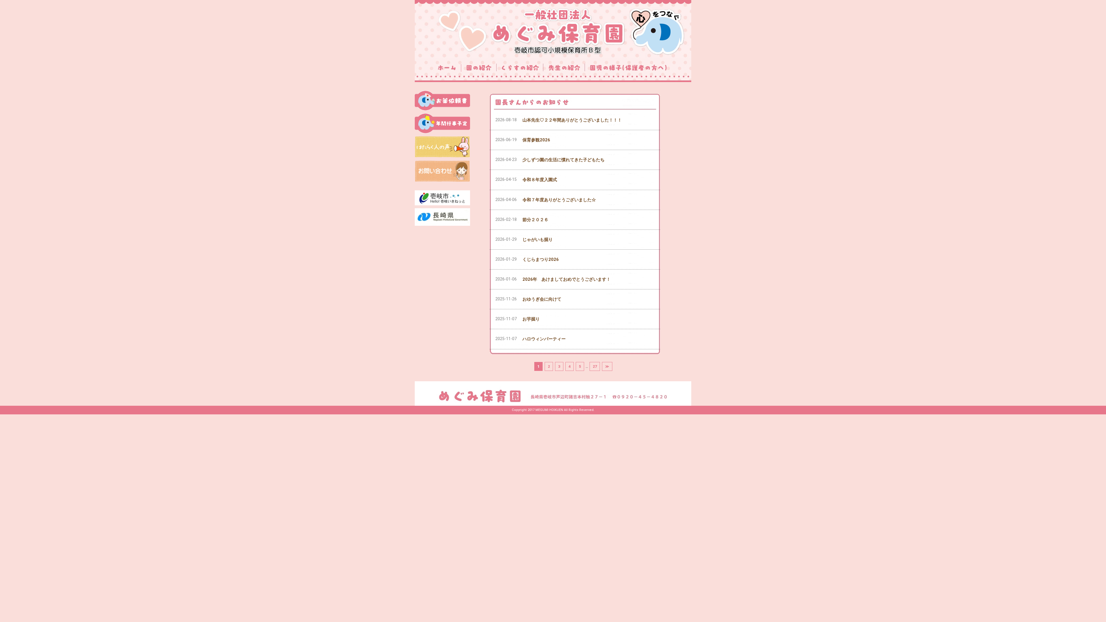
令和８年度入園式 (539, 179)
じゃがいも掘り (537, 239)
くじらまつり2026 (540, 259)
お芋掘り (531, 319)
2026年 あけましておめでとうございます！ (566, 279)
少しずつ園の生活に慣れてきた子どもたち (563, 159)
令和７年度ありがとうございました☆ (559, 199)
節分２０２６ (535, 219)
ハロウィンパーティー (544, 339)
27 (595, 366)
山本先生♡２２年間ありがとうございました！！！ (572, 120)
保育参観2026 (536, 140)
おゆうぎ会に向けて (541, 299)
